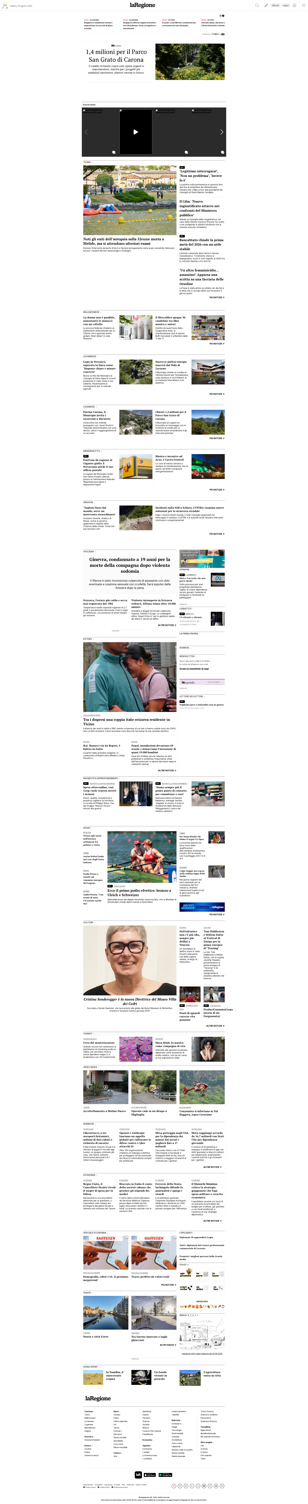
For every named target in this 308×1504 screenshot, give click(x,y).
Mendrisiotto (89, 1428)
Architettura (177, 1440)
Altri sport (117, 1434)
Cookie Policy (104, 1487)
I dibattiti (175, 1415)
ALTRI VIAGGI (167, 1345)
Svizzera (88, 1437)
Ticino (87, 1415)
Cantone (88, 1411)
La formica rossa (149, 1455)
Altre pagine (207, 1442)
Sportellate (118, 1441)
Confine (87, 1449)
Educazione (206, 1418)
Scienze (146, 1421)
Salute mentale (178, 1453)
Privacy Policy (90, 1487)
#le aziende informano (210, 1437)
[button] (222, 132)
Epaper (286, 5)
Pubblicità (130, 1485)
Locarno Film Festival (151, 1431)
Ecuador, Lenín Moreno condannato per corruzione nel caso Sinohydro (179, 23)
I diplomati (176, 1446)
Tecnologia (176, 1430)
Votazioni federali (91, 1440)
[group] (102, 25)
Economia (147, 1440)
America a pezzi (91, 1455)
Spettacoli (146, 1411)
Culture (117, 1453)
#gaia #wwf (206, 1430)
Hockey (116, 1415)
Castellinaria (147, 1434)
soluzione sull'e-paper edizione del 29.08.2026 (202, 1353)
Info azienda (206, 1455)
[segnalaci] (266, 5)
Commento (147, 1449)
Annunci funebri (141, 1485)
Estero (87, 1446)
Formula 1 (117, 1431)
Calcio (116, 1418)
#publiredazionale (208, 1433)
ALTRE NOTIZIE (166, 625)
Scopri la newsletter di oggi (194, 668)
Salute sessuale (178, 1456)
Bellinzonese (90, 1418)
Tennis (116, 1428)
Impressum (108, 1485)
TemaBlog (206, 1427)
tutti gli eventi (213, 682)
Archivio (204, 1449)
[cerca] (257, 5)
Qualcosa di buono (209, 1421)
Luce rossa (118, 1444)
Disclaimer (99, 1485)
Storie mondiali (119, 1437)
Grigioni (87, 1431)
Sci (114, 1424)
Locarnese (89, 1421)
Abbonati (275, 5)
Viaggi (174, 1427)
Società (145, 1424)
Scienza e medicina (209, 1415)
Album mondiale (120, 1447)
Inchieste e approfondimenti (179, 1424)
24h (202, 1446)
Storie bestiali (177, 1433)
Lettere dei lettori (179, 1411)
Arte (115, 1456)
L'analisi (145, 1452)
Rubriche (176, 1420)
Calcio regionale (120, 1421)
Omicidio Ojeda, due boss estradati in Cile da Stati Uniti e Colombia (217, 23)
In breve (204, 1452)
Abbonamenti (88, 1485)
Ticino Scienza (207, 1411)
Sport (116, 1411)
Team (203, 1459)
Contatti (117, 1485)
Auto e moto (177, 1443)
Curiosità (175, 1437)
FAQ (123, 1485)
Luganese (88, 1424)
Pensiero (146, 1418)
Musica (145, 1428)
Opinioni (146, 1446)
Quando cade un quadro (182, 1450)
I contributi (147, 1459)
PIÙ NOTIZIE (216, 297)
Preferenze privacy (120, 1487)
